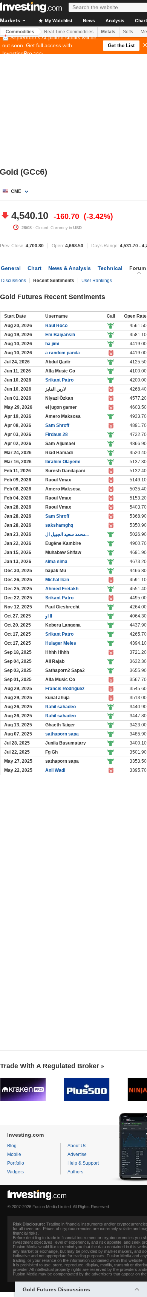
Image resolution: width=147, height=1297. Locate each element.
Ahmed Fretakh (61, 588)
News (89, 20)
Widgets (15, 1171)
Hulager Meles (60, 643)
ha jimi (52, 343)
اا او (48, 616)
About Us (76, 1145)
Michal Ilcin (57, 579)
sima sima (56, 561)
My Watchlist (58, 20)
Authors (75, 1171)
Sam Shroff (57, 425)
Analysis (115, 20)
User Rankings (96, 280)
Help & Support (83, 1163)
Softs (128, 31)
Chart (34, 268)
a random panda (62, 352)
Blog (12, 1145)
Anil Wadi (55, 770)
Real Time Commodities (68, 31)
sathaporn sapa (62, 734)
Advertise (77, 1154)
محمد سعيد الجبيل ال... (67, 534)
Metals (108, 31)
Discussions (13, 280)
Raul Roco (56, 325)
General (11, 268)
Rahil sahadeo (60, 706)
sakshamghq (59, 525)
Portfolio (15, 1163)
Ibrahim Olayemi (62, 461)
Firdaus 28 (56, 434)
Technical (110, 268)
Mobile (14, 1154)
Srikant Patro (59, 380)
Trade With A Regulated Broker (49, 1066)
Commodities (20, 31)
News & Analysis (69, 268)
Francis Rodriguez (64, 688)
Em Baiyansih (60, 334)
